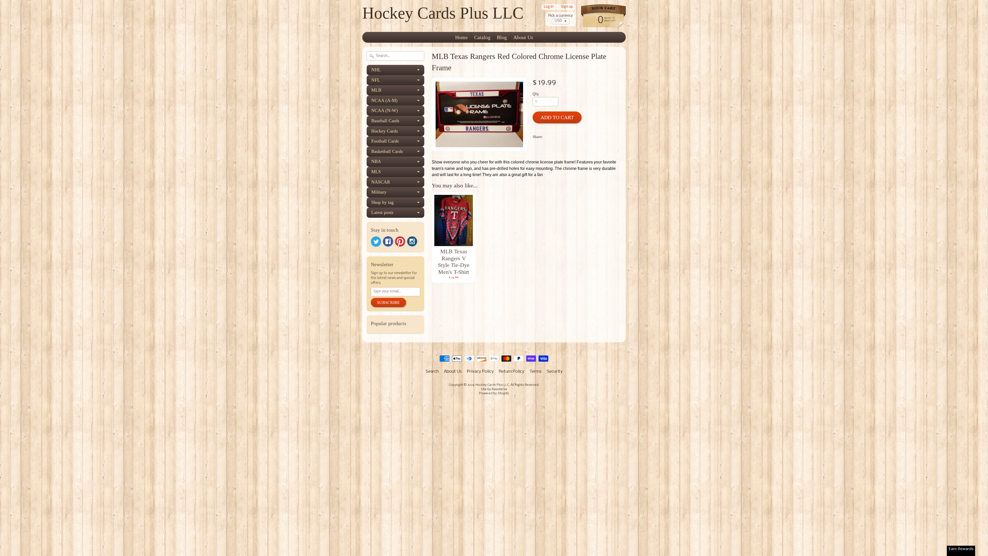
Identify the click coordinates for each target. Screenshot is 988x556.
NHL (376, 69)
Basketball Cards (387, 151)
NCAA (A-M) (384, 100)
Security (555, 371)
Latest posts (382, 212)
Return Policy (511, 371)
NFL (375, 80)
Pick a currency (560, 16)
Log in (548, 7)
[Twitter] (376, 241)
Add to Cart (557, 117)
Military (378, 192)
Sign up (567, 7)
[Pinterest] (400, 241)
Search (432, 371)
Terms (536, 371)
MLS (376, 171)
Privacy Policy (480, 371)
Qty (536, 94)
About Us (523, 37)
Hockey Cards (384, 131)
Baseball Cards (385, 120)
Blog (502, 37)
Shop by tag (382, 202)
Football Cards (385, 141)
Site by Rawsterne (494, 389)
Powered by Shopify (494, 393)
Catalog (482, 37)
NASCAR (380, 182)
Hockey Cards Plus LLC (443, 13)
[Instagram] (412, 241)
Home (461, 37)
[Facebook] (388, 241)
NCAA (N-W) (384, 110)
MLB (376, 90)
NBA (376, 161)
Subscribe (388, 302)
